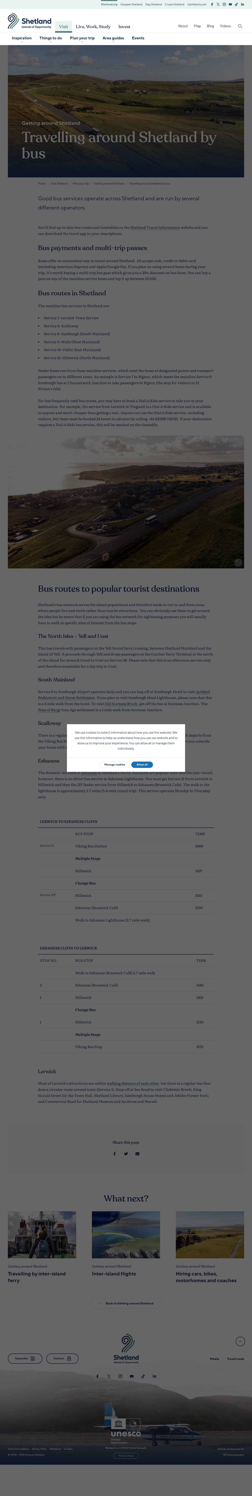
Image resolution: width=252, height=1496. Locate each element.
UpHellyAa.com (197, 4)
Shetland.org (109, 4)
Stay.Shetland (153, 4)
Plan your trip (82, 38)
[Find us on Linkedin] (242, 4)
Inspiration (22, 38)
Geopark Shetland (131, 4)
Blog (210, 26)
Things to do (51, 38)
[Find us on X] (218, 4)
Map (197, 26)
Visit (63, 27)
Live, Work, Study (93, 27)
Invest (124, 27)
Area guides (113, 38)
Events (138, 38)
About (183, 26)
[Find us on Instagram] (224, 4)
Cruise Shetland (174, 4)
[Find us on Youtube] (230, 4)
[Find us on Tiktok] (236, 4)
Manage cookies (114, 765)
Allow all (142, 765)
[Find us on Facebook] (212, 4)
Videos (225, 26)
